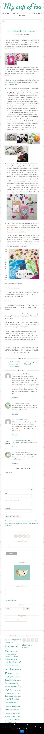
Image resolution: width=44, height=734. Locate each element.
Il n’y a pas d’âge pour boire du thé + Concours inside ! (14, 364)
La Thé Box (35, 351)
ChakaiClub (13, 651)
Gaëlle (23, 420)
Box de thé (25, 347)
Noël (11, 699)
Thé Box (7, 44)
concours (14, 659)
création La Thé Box (20, 349)
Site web (7, 508)
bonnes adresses (16, 643)
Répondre (15, 398)
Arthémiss (24, 440)
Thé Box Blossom (13, 82)
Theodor (7, 716)
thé (11, 716)
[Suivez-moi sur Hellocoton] (30, 647)
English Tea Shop (13, 677)
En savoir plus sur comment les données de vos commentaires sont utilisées (21, 523)
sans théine (7, 713)
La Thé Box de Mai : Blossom (22, 31)
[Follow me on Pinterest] (24, 536)
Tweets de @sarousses (11, 600)
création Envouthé (13, 662)
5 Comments (26, 34)
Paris (16, 702)
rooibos (10, 710)
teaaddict (15, 713)
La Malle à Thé (26, 351)
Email (7, 546)
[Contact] (22, 572)
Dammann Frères (32, 349)
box (37, 347)
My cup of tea (22, 6)
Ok (22, 731)
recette (8, 705)
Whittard (27, 352)
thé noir (13, 719)
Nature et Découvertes (14, 696)
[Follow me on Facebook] (16, 536)
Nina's (7, 699)
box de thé (9, 349)
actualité (8, 639)
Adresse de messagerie (12, 501)
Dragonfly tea (9, 351)
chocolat (7, 654)
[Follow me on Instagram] (28, 536)
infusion (14, 686)
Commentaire (8, 473)
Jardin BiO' (18, 351)
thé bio (15, 716)
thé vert (15, 722)
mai (15, 352)
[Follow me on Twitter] (20, 536)
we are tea (19, 352)
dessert (14, 674)
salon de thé (16, 710)
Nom (7, 493)
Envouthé (10, 679)
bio (12, 642)
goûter (13, 683)
